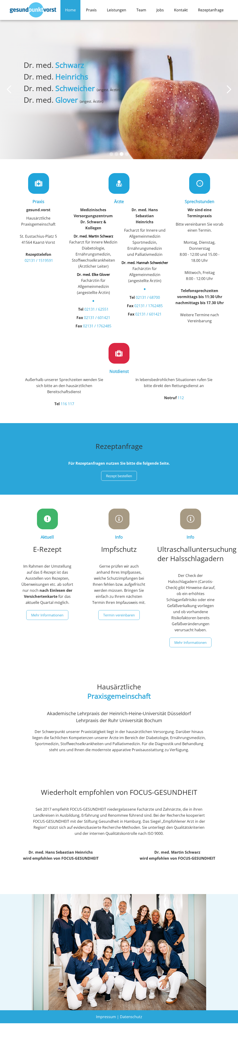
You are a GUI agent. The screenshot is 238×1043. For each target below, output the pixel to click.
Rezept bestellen (119, 476)
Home (70, 10)
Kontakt (181, 10)
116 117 (67, 403)
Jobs (160, 10)
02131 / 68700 (148, 297)
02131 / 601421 (97, 317)
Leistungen (116, 10)
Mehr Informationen (47, 615)
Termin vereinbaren (119, 615)
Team (141, 10)
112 (181, 397)
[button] (9, 89)
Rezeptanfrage (211, 10)
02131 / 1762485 (97, 326)
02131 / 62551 (96, 309)
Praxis (91, 10)
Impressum (106, 1016)
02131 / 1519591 (39, 260)
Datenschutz (131, 1016)
